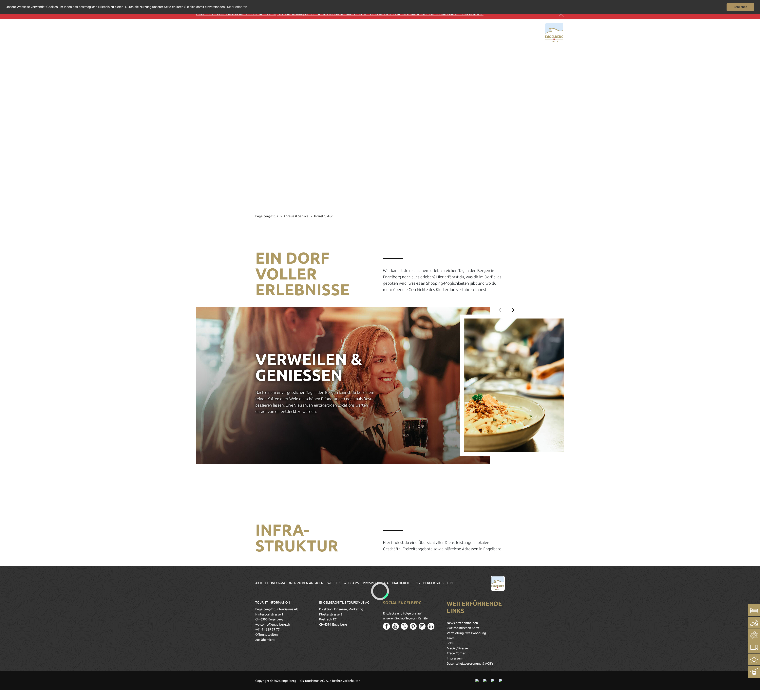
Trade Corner (456, 653)
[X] (404, 626)
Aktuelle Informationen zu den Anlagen (289, 583)
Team (451, 638)
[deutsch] (211, 31)
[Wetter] (754, 659)
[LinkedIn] (431, 626)
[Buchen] (754, 610)
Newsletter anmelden (462, 623)
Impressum (455, 658)
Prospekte (371, 583)
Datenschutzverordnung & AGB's (470, 663)
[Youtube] (395, 626)
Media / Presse (457, 648)
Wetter (333, 583)
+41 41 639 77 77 (267, 629)
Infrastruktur (323, 216)
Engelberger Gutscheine (434, 583)
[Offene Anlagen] (754, 672)
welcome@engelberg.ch (272, 624)
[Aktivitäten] (754, 623)
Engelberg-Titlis (266, 216)
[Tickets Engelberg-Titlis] (754, 635)
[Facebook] (386, 626)
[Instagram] (422, 626)
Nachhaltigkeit (396, 583)
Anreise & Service (296, 216)
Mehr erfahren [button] (237, 7)
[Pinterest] (413, 626)
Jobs (450, 643)
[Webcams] (754, 647)
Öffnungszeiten (266, 634)
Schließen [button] (740, 7)
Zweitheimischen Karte (463, 628)
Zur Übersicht (265, 640)
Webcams (351, 583)
